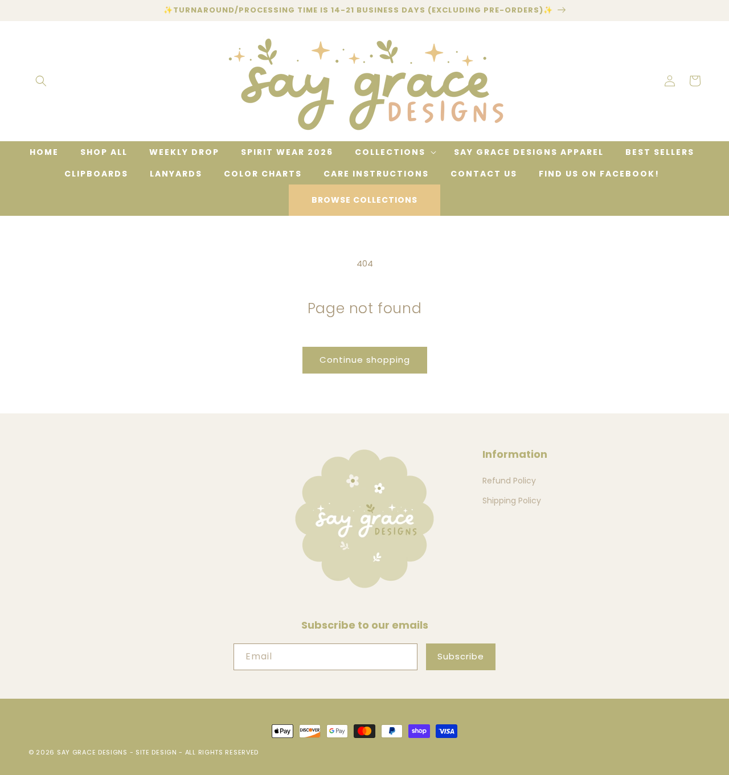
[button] (41, 80)
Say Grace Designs (92, 752)
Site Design (156, 752)
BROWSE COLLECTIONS (364, 200)
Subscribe (460, 656)
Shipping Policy (511, 500)
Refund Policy (509, 480)
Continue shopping (365, 360)
